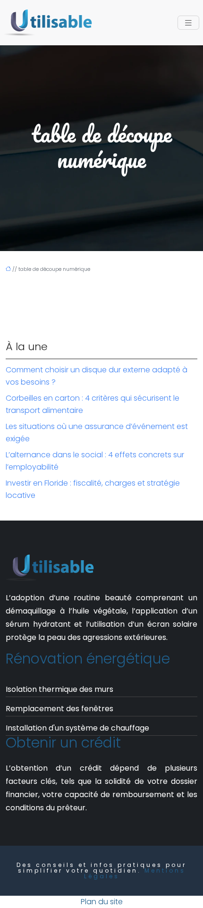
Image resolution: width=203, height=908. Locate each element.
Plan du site (102, 901)
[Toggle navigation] (188, 23)
